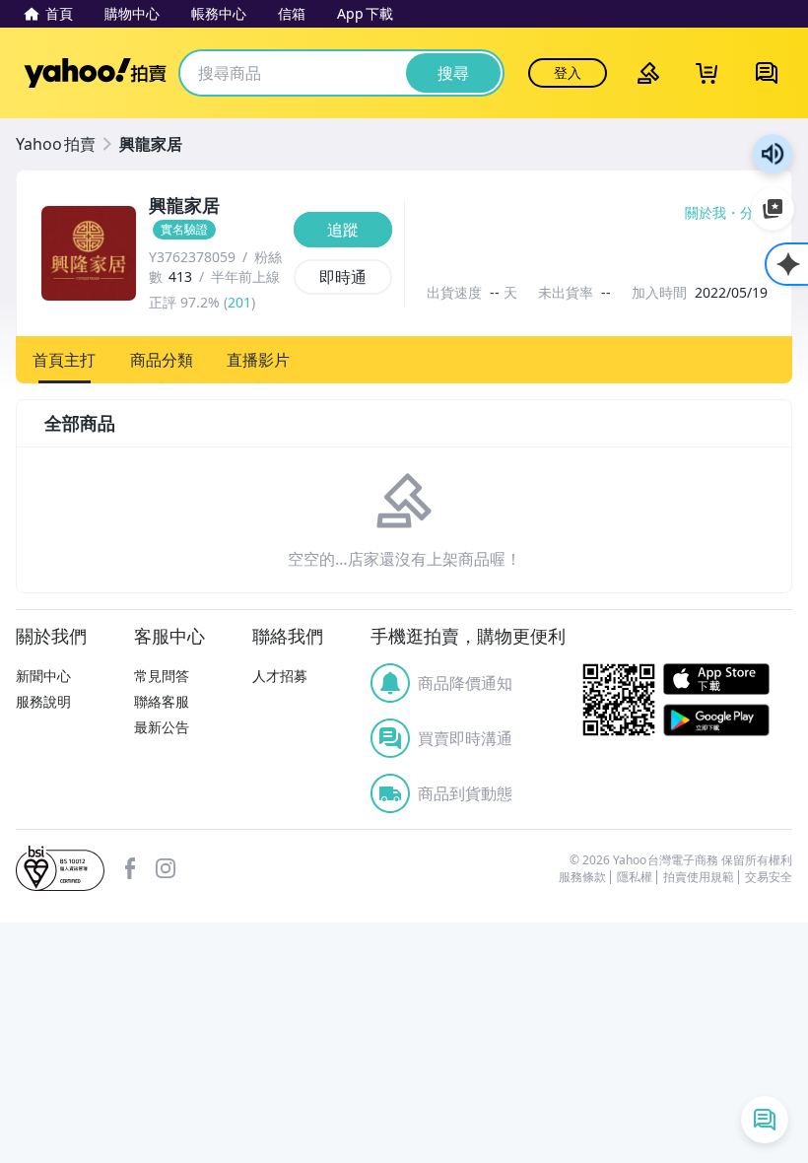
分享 (754, 213)
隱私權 (634, 877)
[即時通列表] (764, 1119)
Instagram (165, 868)
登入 (567, 72)
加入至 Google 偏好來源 (772, 209)
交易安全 (768, 877)
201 (239, 302)
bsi (60, 868)
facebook (130, 868)
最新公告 (161, 727)
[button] (64, 359)
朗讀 (772, 153)
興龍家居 (150, 144)
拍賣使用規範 (698, 877)
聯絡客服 (161, 701)
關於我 (705, 213)
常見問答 (161, 675)
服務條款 (582, 877)
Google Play (716, 720)
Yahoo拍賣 (95, 73)
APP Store (716, 679)
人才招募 (279, 675)
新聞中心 (43, 675)
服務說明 (43, 701)
